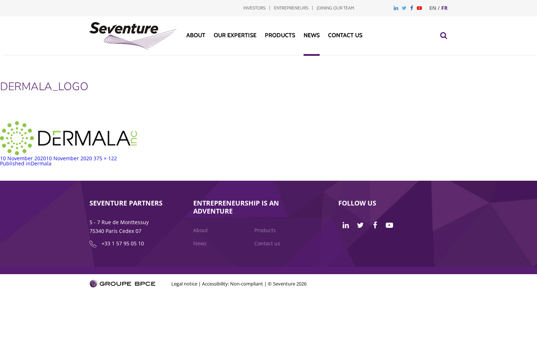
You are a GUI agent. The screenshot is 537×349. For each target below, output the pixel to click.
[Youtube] (419, 7)
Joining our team (335, 8)
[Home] (133, 47)
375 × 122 (105, 158)
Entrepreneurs (291, 8)
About (195, 35)
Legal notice (184, 283)
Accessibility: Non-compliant (232, 283)
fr (444, 7)
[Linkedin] (396, 7)
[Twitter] (404, 7)
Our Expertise (235, 35)
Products (280, 35)
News (312, 35)
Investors (254, 8)
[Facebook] (411, 7)
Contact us (345, 35)
